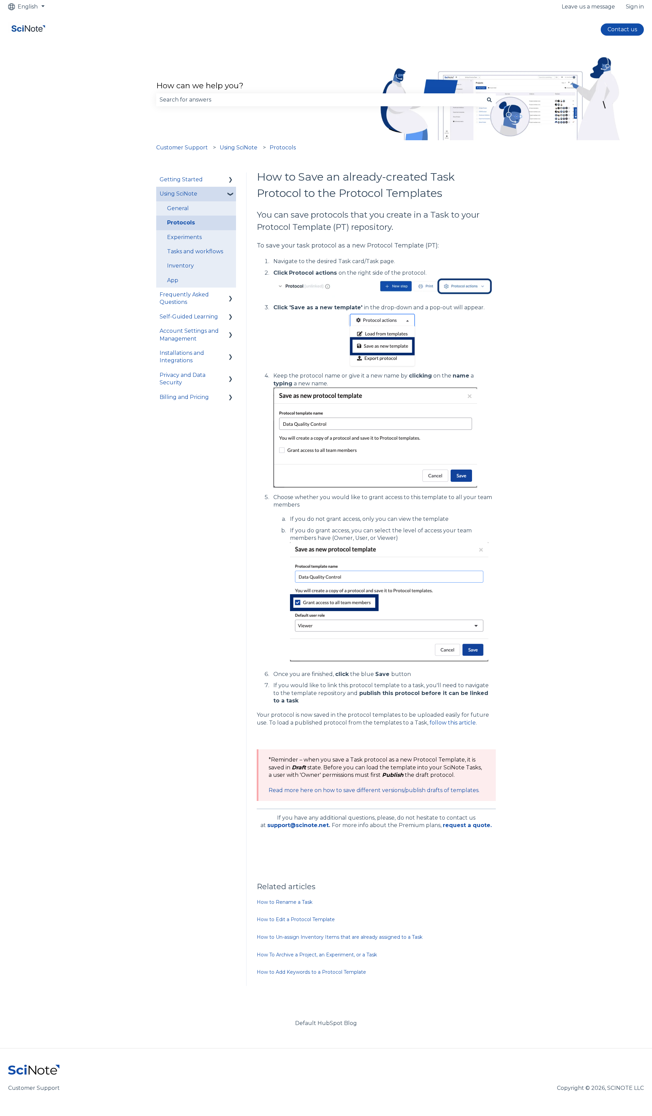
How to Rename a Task (284, 902)
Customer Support (182, 147)
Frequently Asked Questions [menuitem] (184, 298)
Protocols (283, 147)
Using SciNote (238, 147)
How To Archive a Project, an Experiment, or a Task (317, 955)
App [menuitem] (172, 280)
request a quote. (467, 825)
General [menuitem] (178, 208)
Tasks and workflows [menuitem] (195, 251)
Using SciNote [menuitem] (178, 193)
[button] (230, 180)
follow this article (453, 722)
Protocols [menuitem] (181, 222)
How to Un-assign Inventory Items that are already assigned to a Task (339, 937)
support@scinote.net (298, 825)
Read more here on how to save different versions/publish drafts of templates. (374, 790)
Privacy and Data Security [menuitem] (182, 379)
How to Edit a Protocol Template (296, 919)
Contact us (622, 29)
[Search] (489, 99)
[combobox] (319, 99)
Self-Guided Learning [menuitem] (189, 316)
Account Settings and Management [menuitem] (189, 335)
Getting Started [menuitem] (181, 179)
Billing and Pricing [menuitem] (184, 397)
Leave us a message (588, 6)
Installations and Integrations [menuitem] (182, 357)
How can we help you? (199, 85)
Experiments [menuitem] (184, 237)
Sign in (635, 6)
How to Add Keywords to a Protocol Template (311, 972)
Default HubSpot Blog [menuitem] (326, 1023)
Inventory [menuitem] (180, 265)
